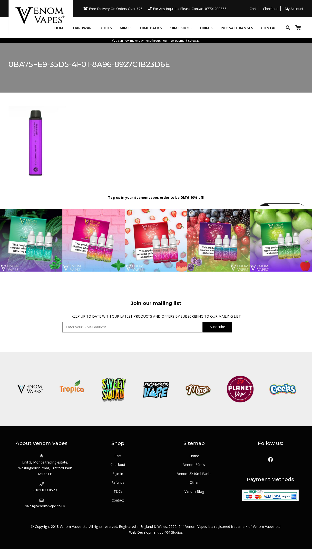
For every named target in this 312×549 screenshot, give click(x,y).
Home (194, 456)
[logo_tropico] (72, 389)
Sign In (118, 473)
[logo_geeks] (282, 389)
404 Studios (173, 532)
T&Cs (118, 491)
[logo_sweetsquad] (114, 389)
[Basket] (298, 27)
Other (194, 482)
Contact (118, 500)
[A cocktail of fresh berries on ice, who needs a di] (218, 240)
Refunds (117, 482)
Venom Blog (194, 491)
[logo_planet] (240, 389)
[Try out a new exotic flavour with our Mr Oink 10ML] (93, 240)
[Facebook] (270, 460)
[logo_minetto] (198, 389)
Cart (118, 456)
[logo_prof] (156, 389)
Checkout (117, 464)
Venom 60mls (194, 464)
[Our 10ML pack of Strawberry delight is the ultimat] (156, 240)
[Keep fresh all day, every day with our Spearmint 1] (31, 240)
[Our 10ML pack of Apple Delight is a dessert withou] (281, 240)
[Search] (288, 27)
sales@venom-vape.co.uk (45, 506)
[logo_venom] (29, 389)
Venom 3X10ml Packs (194, 473)
